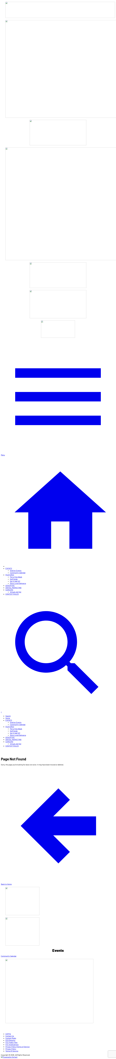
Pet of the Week (16, 577)
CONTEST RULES (12, 594)
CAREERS (9, 590)
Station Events (15, 570)
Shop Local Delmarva (18, 583)
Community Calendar (17, 573)
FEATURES (9, 575)
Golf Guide (14, 579)
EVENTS (8, 568)
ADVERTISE (10, 585)
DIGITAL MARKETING (13, 588)
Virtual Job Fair (15, 592)
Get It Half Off (15, 581)
